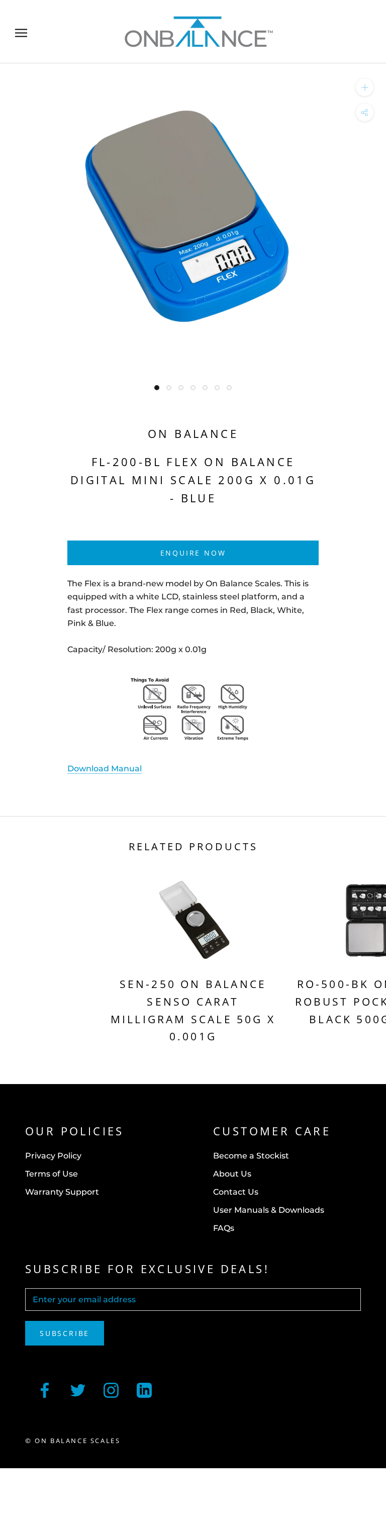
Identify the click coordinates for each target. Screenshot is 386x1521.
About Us (232, 1174)
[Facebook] (44, 1389)
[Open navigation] (21, 31)
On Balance (193, 433)
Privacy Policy (53, 1155)
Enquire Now (193, 553)
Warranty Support (62, 1192)
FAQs (223, 1228)
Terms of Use (51, 1174)
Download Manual (104, 768)
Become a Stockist (251, 1155)
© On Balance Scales (72, 1440)
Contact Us (235, 1192)
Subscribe (64, 1333)
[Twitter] (77, 1389)
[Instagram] (111, 1389)
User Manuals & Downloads (268, 1210)
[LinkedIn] (144, 1389)
